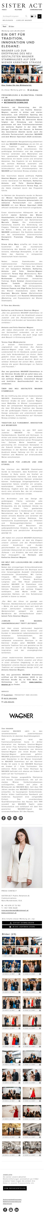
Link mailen (9, 702)
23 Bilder (34, 90)
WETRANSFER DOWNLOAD (16, 102)
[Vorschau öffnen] (22, 74)
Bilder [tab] (11, 26)
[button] (33, 16)
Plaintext (8, 695)
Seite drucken (10, 698)
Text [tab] (4, 26)
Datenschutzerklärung (12, 1201)
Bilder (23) (9, 934)
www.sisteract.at (9, 913)
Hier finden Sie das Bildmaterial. (17, 85)
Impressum (7, 1203)
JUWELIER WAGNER (24, 20)
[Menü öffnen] (39, 16)
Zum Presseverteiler (15, 1188)
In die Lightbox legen (23, 927)
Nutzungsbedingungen (12, 1199)
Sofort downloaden (23, 923)
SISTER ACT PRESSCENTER (16, 100)
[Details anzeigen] (41, 956)
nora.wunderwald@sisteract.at (15, 910)
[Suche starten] (26, 16)
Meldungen (8, 20)
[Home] (22, 6)
